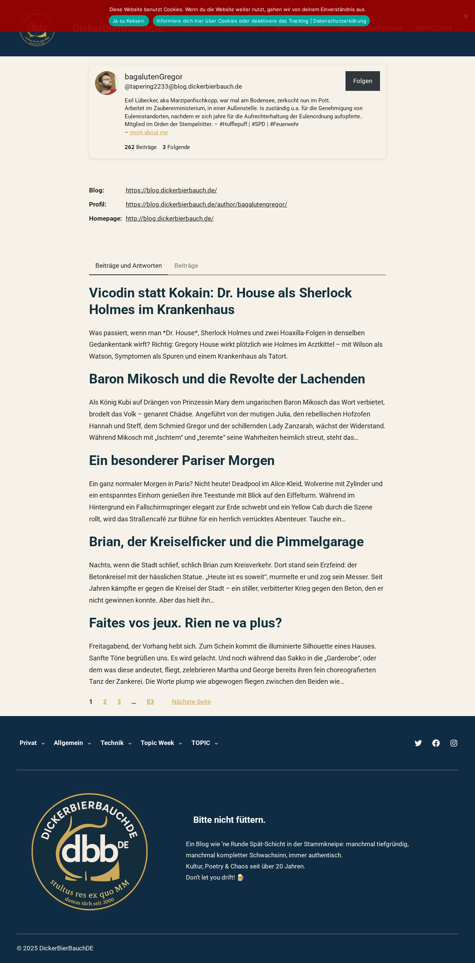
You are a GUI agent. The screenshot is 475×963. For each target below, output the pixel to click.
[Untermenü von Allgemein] (89, 743)
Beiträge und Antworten (128, 265)
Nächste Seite (191, 701)
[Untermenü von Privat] (43, 743)
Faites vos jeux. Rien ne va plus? (185, 623)
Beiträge (186, 265)
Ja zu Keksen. (128, 21)
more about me (149, 132)
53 (150, 701)
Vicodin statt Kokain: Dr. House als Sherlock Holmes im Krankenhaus (220, 301)
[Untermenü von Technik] (130, 743)
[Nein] (465, 16)
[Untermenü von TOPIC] (216, 743)
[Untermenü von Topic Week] (180, 743)
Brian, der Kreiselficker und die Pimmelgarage (226, 542)
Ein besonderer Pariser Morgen (182, 460)
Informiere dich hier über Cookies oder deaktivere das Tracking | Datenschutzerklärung (261, 21)
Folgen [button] (362, 81)
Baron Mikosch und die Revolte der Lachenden (227, 379)
